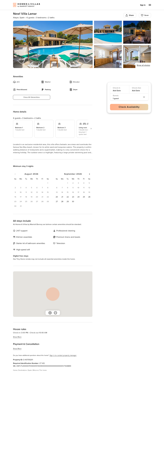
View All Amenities (31, 97)
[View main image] (53, 44)
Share (131, 15)
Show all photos (143, 65)
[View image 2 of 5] (108, 32)
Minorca (35, 374)
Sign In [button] (143, 5)
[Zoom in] (50, 317)
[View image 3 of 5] (137, 32)
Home (15, 374)
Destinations (22, 374)
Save (146, 15)
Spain (30, 374)
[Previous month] (15, 178)
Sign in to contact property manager (63, 359)
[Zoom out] (55, 317)
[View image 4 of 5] (108, 56)
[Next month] (89, 178)
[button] (57, 201)
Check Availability (129, 107)
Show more (17, 157)
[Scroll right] (91, 128)
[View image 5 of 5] (137, 56)
